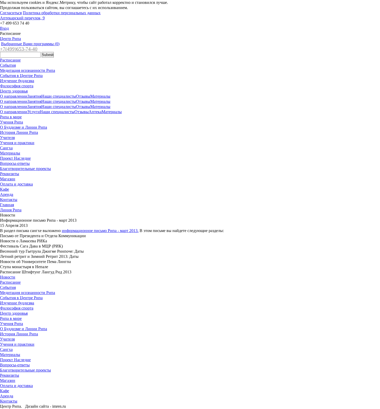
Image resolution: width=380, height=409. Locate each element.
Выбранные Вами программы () (30, 44)
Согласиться (11, 13)
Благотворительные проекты (25, 168)
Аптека (95, 112)
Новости (7, 277)
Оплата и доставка (16, 184)
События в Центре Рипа (21, 75)
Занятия (34, 96)
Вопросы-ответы (15, 163)
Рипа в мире (11, 117)
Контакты (8, 199)
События (8, 65)
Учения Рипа (11, 122)
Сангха (6, 148)
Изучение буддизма (17, 81)
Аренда (6, 194)
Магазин (7, 179)
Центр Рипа (10, 38)
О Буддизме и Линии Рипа (23, 127)
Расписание (10, 60)
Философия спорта (16, 86)
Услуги (33, 112)
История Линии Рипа (19, 132)
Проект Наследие (15, 158)
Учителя (7, 137)
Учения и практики (17, 143)
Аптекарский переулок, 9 (22, 18)
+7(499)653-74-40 (18, 49)
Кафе (4, 189)
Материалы (100, 96)
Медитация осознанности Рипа (27, 70)
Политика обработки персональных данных (62, 13)
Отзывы (83, 96)
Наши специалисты (58, 96)
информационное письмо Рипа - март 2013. (100, 230)
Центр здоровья (14, 91)
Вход (4, 28)
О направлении (13, 96)
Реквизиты (9, 174)
